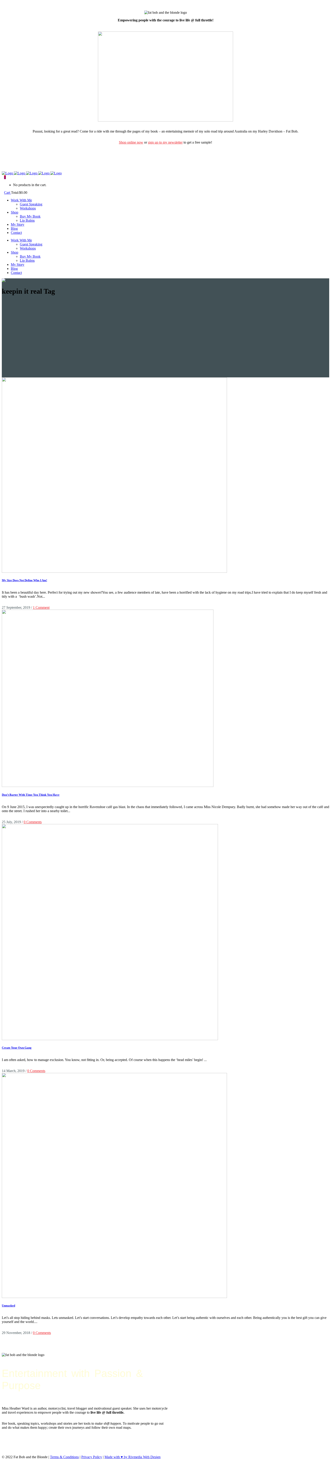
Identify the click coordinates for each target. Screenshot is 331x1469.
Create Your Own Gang (17, 1047)
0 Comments (33, 822)
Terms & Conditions (64, 1457)
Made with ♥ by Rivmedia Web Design (132, 1457)
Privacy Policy (91, 1457)
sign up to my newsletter (165, 142)
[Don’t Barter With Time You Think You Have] (107, 786)
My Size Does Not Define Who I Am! (24, 580)
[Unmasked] (114, 1297)
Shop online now (131, 142)
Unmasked (8, 1305)
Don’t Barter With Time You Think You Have (30, 794)
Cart (7, 192)
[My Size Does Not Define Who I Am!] (114, 571)
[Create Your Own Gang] (110, 1039)
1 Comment (41, 607)
